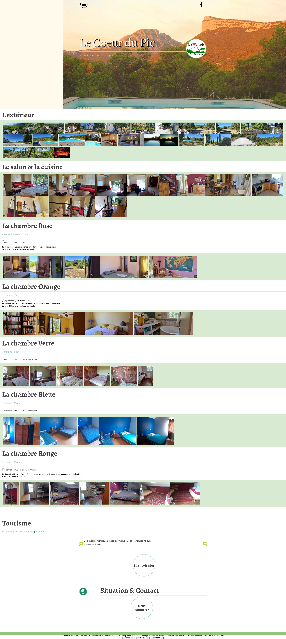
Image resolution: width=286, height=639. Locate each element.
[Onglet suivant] (205, 544)
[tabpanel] (126, 55)
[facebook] (201, 4)
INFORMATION (143, 638)
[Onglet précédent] (81, 544)
